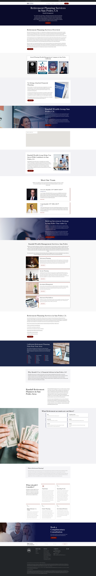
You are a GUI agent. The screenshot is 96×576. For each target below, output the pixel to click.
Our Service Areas (46, 550)
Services (53, 3)
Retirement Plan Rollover (47, 555)
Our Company (48, 3)
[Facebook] (59, 0)
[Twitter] (60, 0)
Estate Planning (46, 556)
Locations (57, 3)
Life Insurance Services (47, 559)
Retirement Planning (45, 258)
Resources (61, 3)
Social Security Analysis (47, 558)
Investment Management (47, 554)
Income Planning (46, 551)
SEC (48, 565)
